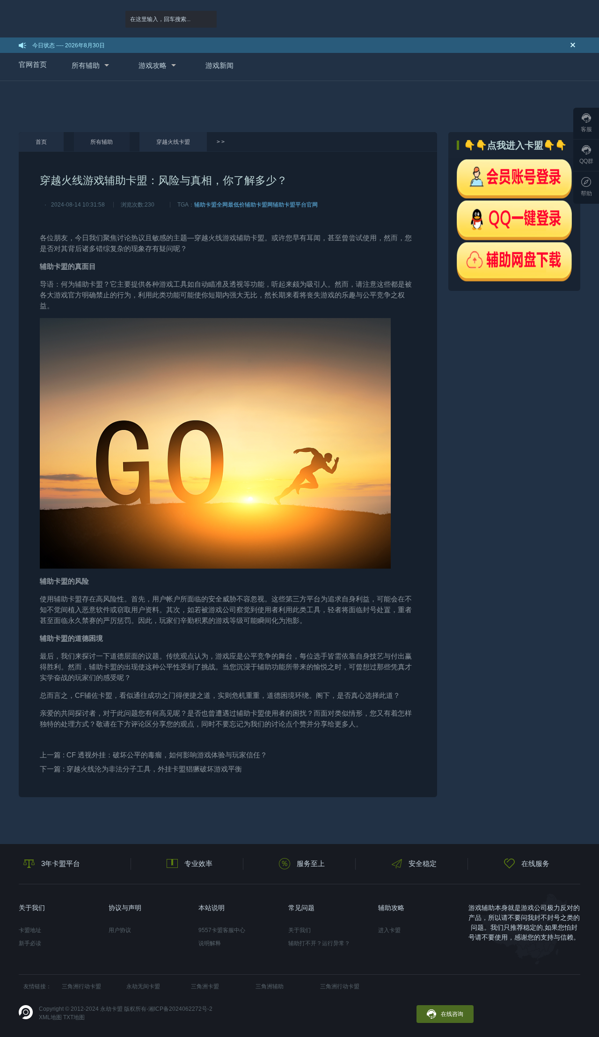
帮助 (586, 193)
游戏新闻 (219, 65)
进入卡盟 (389, 930)
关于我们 (299, 930)
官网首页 (33, 64)
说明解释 (209, 943)
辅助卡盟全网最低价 (219, 204)
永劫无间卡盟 (143, 986)
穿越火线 (208, 238)
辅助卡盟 (250, 238)
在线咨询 (452, 1014)
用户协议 (120, 930)
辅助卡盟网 (259, 204)
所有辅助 (86, 65)
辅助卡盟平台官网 (295, 204)
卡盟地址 (30, 930)
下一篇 (141, 769)
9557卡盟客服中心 (221, 930)
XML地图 (50, 1017)
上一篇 (153, 755)
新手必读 (30, 943)
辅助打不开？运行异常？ (319, 943)
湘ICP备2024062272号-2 (180, 1009)
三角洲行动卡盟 (81, 986)
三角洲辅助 (270, 986)
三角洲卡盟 (205, 986)
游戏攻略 (153, 65)
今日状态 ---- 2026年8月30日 (68, 45)
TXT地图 (74, 1017)
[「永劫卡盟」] (60, 19)
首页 (41, 142)
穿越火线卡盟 (173, 142)
